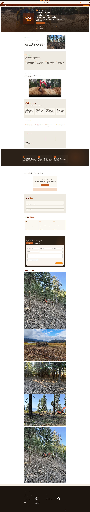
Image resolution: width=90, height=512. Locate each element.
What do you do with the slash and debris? (31, 204)
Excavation (36, 499)
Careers (29, 5)
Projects (6, 5)
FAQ (24, 5)
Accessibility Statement (26, 504)
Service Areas (16, 5)
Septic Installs (36, 501)
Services (2, 5)
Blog (26, 5)
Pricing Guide (21, 5)
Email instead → (36, 243)
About (9, 5)
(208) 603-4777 (30, 243)
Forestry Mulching (37, 494)
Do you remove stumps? (29, 201)
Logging (36, 498)
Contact (33, 5)
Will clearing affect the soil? (30, 209)
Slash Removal (36, 497)
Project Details (29, 253)
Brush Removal (37, 496)
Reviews (12, 5)
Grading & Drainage (37, 502)
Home (37, 10)
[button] (86, 5)
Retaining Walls (37, 503)
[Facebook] (89, 2)
